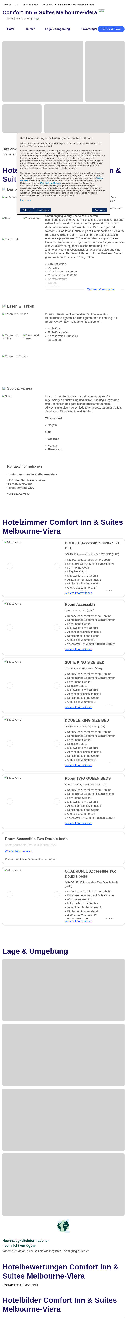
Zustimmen (99, 210)
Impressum (25, 200)
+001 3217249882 (18, 493)
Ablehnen (27, 210)
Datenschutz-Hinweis (50, 183)
